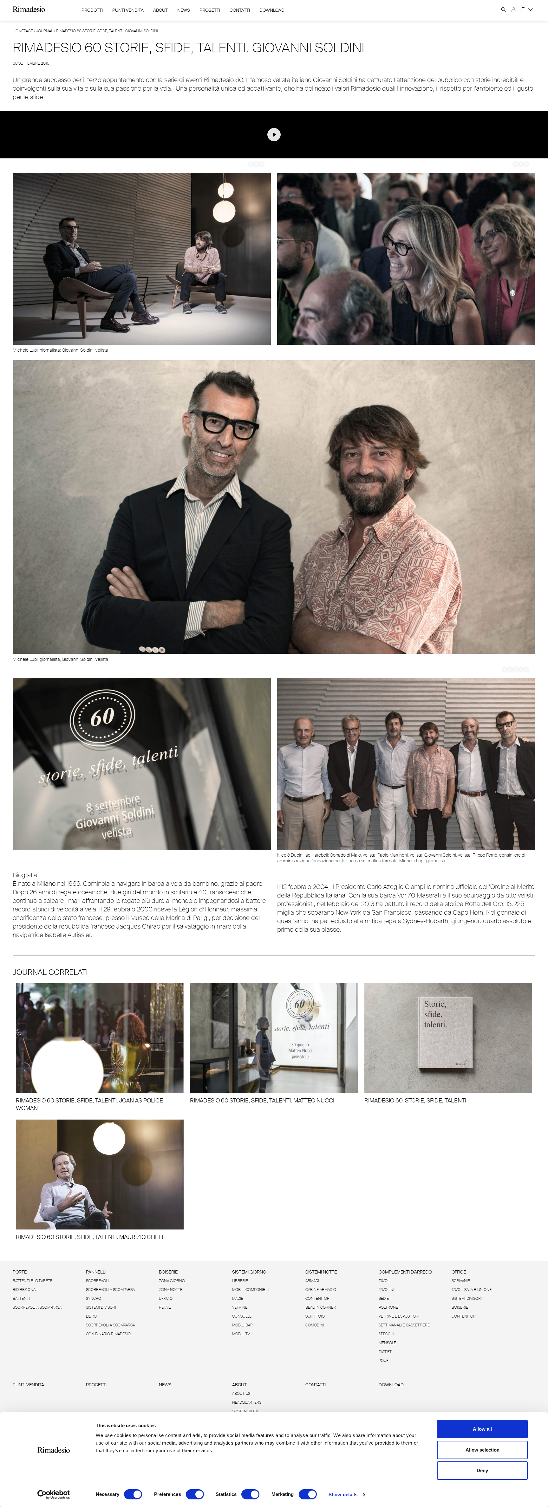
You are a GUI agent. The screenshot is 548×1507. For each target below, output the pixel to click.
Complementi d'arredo (405, 1272)
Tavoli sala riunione (472, 1289)
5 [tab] (526, 669)
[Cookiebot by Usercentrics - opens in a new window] (54, 1494)
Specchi (386, 1334)
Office (459, 1272)
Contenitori (317, 1298)
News (183, 10)
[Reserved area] (513, 9)
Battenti (21, 1298)
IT (523, 9)
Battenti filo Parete (32, 1280)
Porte (20, 1272)
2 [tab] (256, 164)
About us (241, 1393)
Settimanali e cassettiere (404, 1325)
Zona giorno (172, 1280)
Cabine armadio (320, 1289)
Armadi (312, 1280)
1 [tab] (251, 164)
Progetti (209, 10)
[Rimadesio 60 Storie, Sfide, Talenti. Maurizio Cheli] (100, 1180)
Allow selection (482, 1450)
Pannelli (96, 1272)
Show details (343, 1494)
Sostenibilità (245, 1411)
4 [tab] (521, 669)
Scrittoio (315, 1316)
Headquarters (246, 1402)
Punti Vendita (128, 10)
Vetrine (239, 1307)
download (271, 10)
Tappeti (386, 1351)
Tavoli (384, 1280)
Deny (482, 1470)
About (160, 10)
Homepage (23, 31)
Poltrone (388, 1307)
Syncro (93, 1298)
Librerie (240, 1280)
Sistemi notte (321, 1272)
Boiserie (168, 1272)
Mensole (387, 1342)
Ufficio (166, 1298)
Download (391, 1385)
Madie (237, 1298)
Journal (44, 31)
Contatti (240, 10)
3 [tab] (262, 164)
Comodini (314, 1325)
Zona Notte (170, 1289)
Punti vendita (28, 1385)
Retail (165, 1307)
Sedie (384, 1298)
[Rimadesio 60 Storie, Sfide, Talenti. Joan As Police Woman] (100, 1047)
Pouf (383, 1360)
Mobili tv (241, 1334)
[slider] (237, 151)
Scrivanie (461, 1280)
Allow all (482, 1429)
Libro (91, 1316)
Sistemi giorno (249, 1272)
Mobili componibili (250, 1289)
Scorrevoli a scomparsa (37, 1307)
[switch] (195, 1494)
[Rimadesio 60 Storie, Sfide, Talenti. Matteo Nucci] (274, 1043)
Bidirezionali (25, 1289)
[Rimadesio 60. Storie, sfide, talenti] (448, 1043)
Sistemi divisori (101, 1307)
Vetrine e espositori (399, 1316)
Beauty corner (320, 1307)
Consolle (241, 1316)
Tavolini (386, 1289)
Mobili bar (242, 1325)
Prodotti (92, 10)
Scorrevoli (97, 1280)
